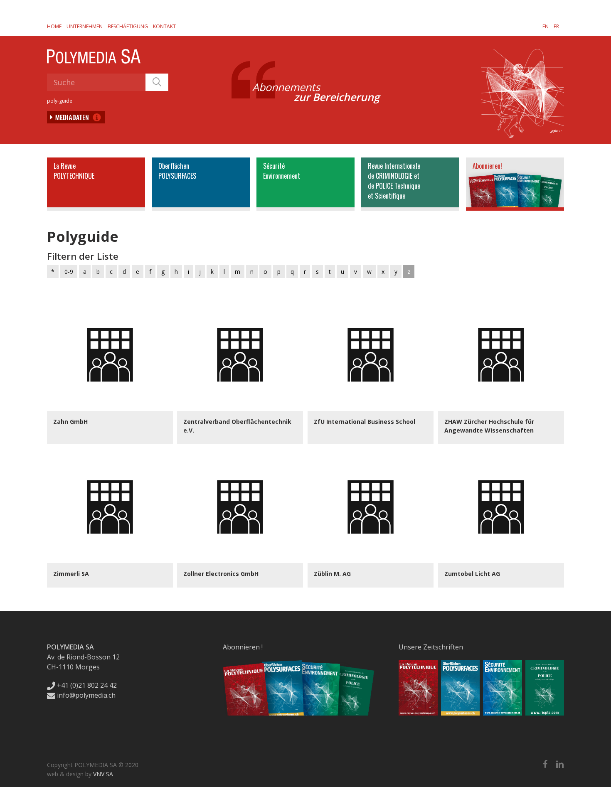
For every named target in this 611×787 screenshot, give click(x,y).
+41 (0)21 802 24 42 (86, 685)
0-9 (68, 271)
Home (54, 26)
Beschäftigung (128, 26)
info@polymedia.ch (86, 695)
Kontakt (164, 26)
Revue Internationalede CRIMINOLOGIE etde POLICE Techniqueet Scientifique (394, 181)
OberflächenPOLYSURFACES (177, 171)
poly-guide (59, 100)
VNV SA (103, 774)
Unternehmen (85, 26)
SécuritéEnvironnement (281, 171)
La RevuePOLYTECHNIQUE (74, 171)
